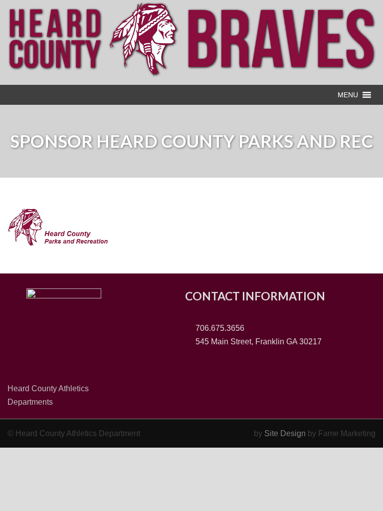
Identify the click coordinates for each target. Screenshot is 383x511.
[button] (348, 95)
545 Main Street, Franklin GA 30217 (257, 341)
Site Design (285, 433)
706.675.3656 (218, 328)
